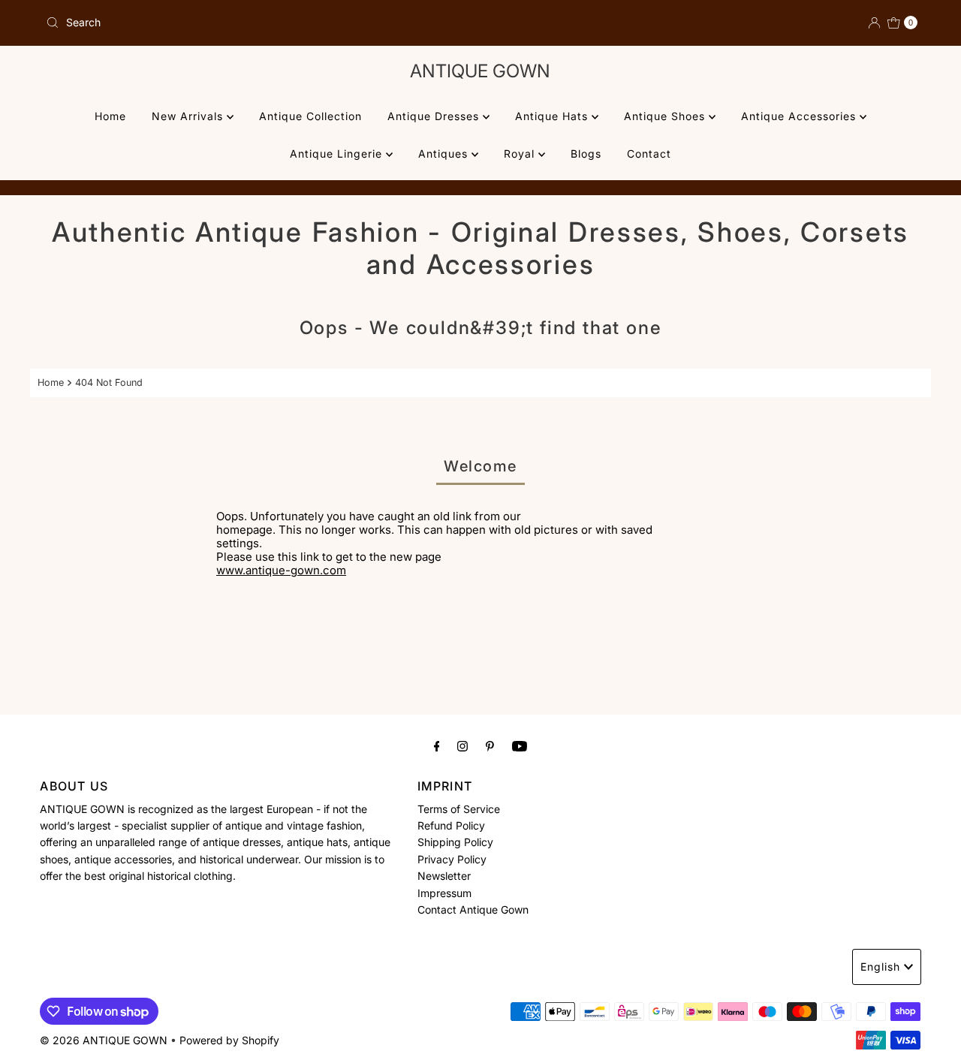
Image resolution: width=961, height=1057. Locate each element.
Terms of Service (458, 809)
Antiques (444, 153)
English (880, 966)
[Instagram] (462, 745)
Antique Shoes (666, 116)
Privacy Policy (452, 860)
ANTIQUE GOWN (480, 71)
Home (110, 116)
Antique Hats (553, 116)
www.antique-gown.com (281, 570)
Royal (521, 153)
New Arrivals (189, 116)
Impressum (444, 893)
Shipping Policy (455, 842)
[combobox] (257, 23)
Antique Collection (310, 116)
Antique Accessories (800, 116)
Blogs (586, 153)
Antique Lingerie (338, 153)
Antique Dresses (435, 116)
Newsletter (444, 876)
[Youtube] (519, 745)
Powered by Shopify (229, 1040)
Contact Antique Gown (473, 910)
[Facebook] (437, 745)
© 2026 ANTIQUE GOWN (103, 1040)
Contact (649, 153)
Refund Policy (451, 826)
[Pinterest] (490, 745)
